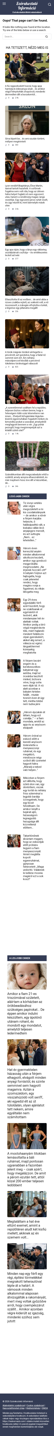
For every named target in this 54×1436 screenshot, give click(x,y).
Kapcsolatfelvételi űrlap (14, 1408)
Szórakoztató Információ (27, 5)
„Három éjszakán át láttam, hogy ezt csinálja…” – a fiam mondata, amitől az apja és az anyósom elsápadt (34, 720)
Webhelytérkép (33, 1408)
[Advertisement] (27, 920)
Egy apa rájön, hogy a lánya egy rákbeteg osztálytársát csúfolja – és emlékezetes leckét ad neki (26, 252)
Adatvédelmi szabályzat (14, 1405)
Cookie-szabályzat (35, 1405)
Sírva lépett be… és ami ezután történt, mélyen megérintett (25, 140)
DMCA (45, 1408)
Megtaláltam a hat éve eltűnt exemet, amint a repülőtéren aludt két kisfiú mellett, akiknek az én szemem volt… (26, 1229)
